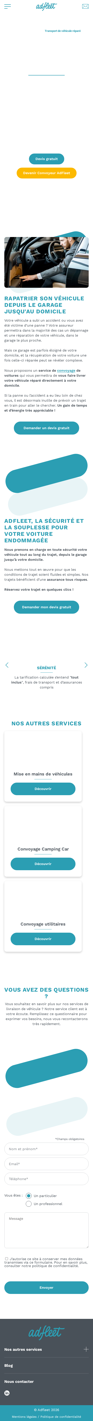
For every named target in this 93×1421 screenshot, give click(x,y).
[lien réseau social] (7, 1393)
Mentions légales (24, 1416)
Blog (8, 1365)
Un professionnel (48, 1204)
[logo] (46, 6)
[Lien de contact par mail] (85, 6)
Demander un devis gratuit (46, 428)
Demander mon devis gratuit (46, 607)
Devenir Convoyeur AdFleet (46, 173)
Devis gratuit (46, 159)
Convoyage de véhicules (27, 30)
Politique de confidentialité (60, 1416)
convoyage (66, 370)
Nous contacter (19, 1381)
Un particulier (45, 1196)
